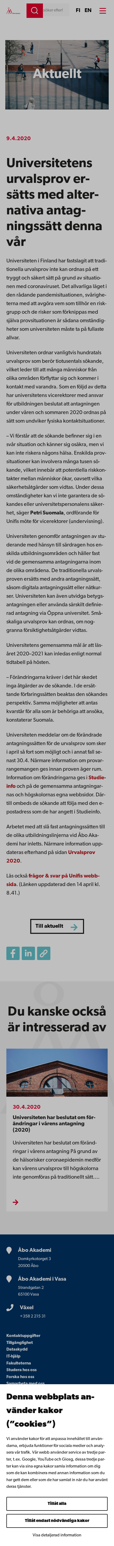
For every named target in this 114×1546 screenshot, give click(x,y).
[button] (43, 953)
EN (88, 10)
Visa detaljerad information (57, 1535)
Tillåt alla (57, 1504)
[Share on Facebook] (13, 953)
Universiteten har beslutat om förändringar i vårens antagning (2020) (54, 1124)
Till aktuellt (49, 926)
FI (78, 10)
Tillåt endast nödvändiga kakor (57, 1521)
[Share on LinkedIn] (28, 953)
